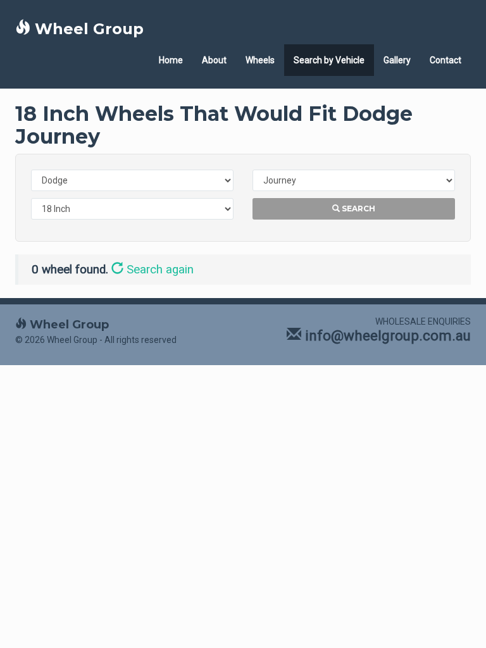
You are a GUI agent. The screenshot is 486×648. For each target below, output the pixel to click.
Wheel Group (87, 29)
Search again (158, 270)
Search (357, 208)
